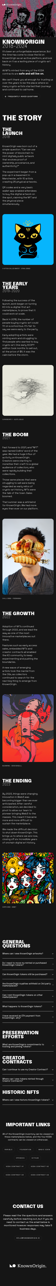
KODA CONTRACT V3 (15, 1175)
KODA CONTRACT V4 (40, 1175)
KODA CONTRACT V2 (40, 1166)
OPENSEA (20, 1158)
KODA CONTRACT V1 (15, 1166)
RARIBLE (9, 1150)
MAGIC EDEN (44, 1150)
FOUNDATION (25, 1150)
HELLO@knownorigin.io (28, 1238)
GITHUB (35, 1158)
